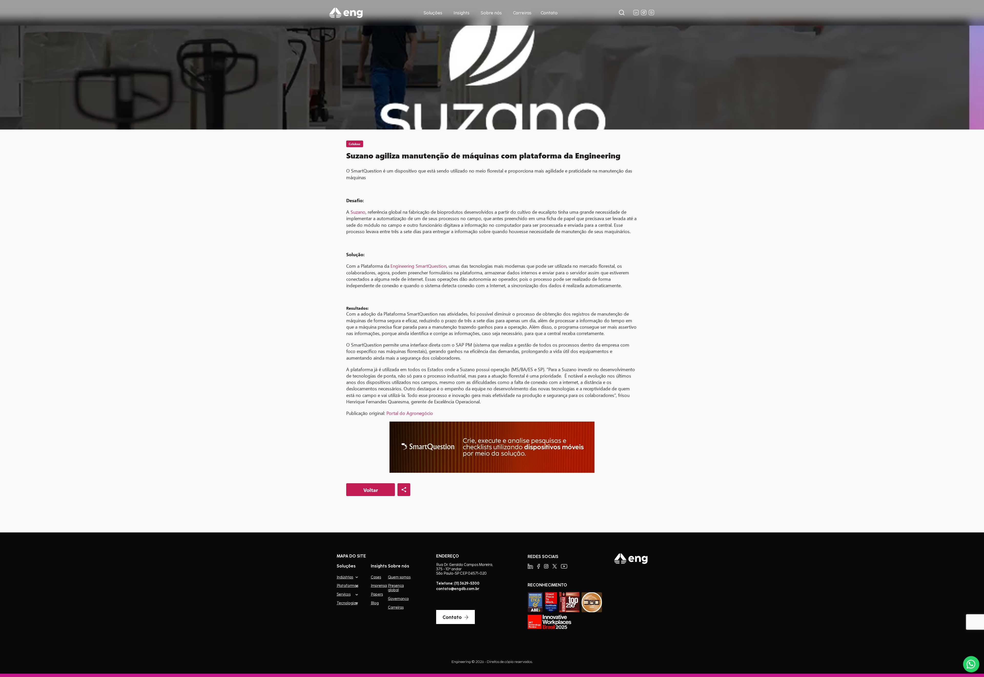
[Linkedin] (530, 566)
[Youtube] (564, 566)
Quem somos (399, 577)
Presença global (396, 588)
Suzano (358, 212)
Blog (375, 603)
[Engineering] (346, 13)
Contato (549, 12)
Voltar (370, 489)
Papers (377, 594)
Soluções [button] (433, 12)
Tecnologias (347, 603)
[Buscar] (621, 12)
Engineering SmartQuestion (418, 266)
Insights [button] (461, 12)
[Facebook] (538, 566)
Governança (398, 599)
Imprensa (379, 586)
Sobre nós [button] (491, 12)
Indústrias (345, 577)
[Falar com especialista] (971, 664)
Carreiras (522, 12)
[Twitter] (554, 566)
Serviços (344, 594)
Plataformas (347, 585)
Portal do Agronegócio (409, 413)
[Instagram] (546, 566)
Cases (376, 577)
